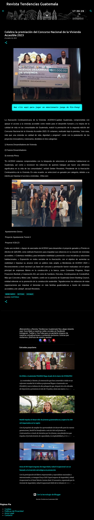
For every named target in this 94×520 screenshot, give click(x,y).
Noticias (21, 294)
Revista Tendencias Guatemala (32, 4)
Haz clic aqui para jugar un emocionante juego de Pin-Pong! (47, 107)
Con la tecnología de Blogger (48, 494)
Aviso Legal (9, 513)
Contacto (8, 515)
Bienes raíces (10, 294)
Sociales (30, 294)
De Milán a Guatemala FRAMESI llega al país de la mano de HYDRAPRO (45, 376)
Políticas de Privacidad (14, 511)
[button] (6, 42)
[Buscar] (90, 11)
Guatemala (15, 297)
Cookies (8, 509)
